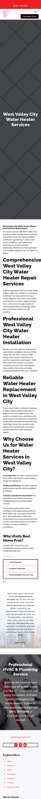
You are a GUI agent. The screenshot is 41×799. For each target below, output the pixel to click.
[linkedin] (25, 745)
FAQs (9, 761)
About (9, 770)
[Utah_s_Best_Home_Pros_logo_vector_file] (20, 737)
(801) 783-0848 (21, 6)
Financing (11, 774)
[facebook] (16, 745)
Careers (10, 778)
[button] (20, 562)
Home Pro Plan (13, 787)
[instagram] (20, 745)
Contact (10, 783)
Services (10, 766)
